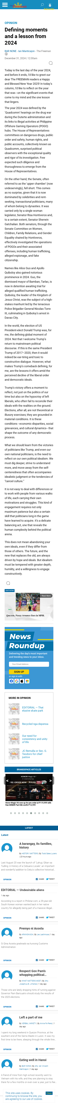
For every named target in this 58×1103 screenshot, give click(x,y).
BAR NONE (10, 51)
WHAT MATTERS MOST (31, 981)
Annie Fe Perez (46, 1023)
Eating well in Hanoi (32, 1060)
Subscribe (49, 9)
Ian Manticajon (26, 51)
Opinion (11, 23)
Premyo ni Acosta (31, 928)
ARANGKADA (27, 934)
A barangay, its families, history (35, 845)
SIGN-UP (19, 671)
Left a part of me (30, 1017)
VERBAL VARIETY (29, 1023)
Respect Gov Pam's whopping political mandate (32, 973)
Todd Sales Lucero (49, 853)
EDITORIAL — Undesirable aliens (22, 890)
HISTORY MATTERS (30, 853)
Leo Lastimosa (43, 934)
